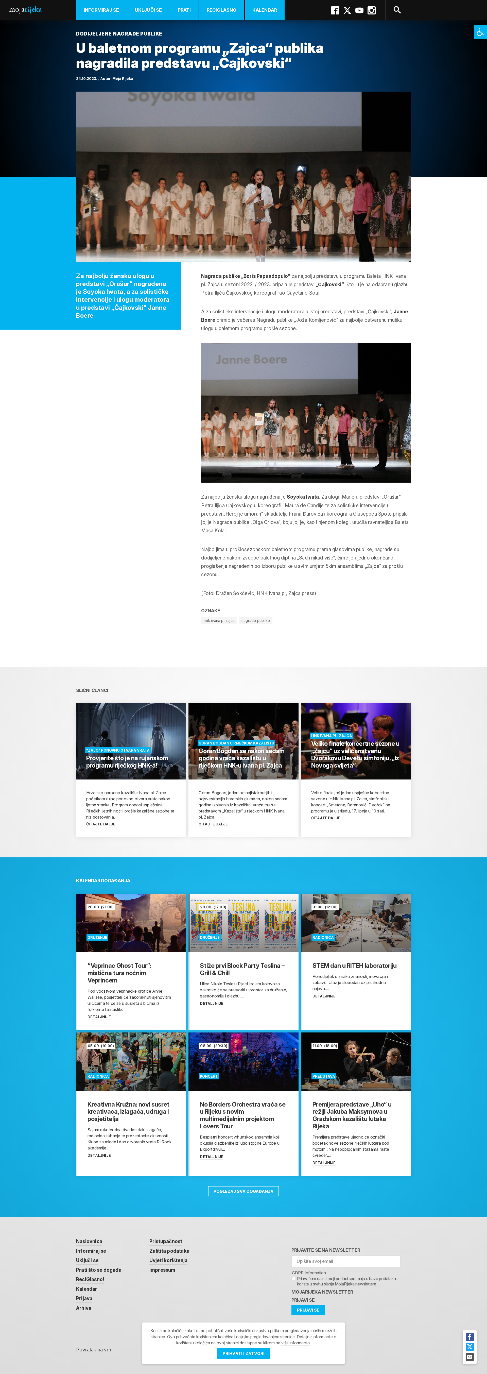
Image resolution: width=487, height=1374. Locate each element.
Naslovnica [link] (89, 1241)
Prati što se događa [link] (98, 1270)
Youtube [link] (359, 10)
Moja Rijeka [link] (122, 78)
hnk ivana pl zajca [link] (219, 620)
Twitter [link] (347, 10)
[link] (480, 32)
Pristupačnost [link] (165, 1241)
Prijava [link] (84, 1298)
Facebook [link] (335, 10)
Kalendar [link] (264, 10)
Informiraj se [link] (101, 10)
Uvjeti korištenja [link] (168, 1260)
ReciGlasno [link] (222, 10)
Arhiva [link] (83, 1308)
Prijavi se (303, 1300)
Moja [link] (25, 9)
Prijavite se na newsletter (325, 1250)
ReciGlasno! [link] (90, 1279)
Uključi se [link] (148, 10)
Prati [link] (184, 10)
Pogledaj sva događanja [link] (243, 1191)
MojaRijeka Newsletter (322, 1292)
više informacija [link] (295, 1342)
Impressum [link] (162, 1270)
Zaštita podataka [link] (169, 1251)
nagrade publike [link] (255, 620)
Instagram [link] (372, 10)
